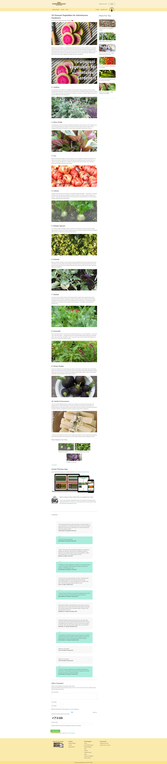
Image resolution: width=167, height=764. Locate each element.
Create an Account (104, 743)
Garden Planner (55, 9)
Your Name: (54, 702)
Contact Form (78, 687)
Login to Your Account (105, 745)
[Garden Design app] (75, 494)
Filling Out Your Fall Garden (105, 41)
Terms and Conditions (71, 733)
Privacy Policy (87, 758)
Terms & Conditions (88, 756)
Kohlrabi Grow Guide (71, 462)
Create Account (87, 752)
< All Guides (54, 465)
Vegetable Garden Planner (83, 472)
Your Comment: (54, 692)
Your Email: (54, 705)
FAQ (85, 748)
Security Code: (54, 722)
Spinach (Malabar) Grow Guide (82, 451)
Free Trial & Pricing (88, 745)
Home (85, 743)
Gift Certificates (87, 747)
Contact (97, 9)
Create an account (103, 4)
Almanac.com (104, 9)
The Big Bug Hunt (73, 502)
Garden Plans (71, 747)
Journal (62, 9)
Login (111, 4)
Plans (67, 9)
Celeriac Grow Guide (63, 451)
